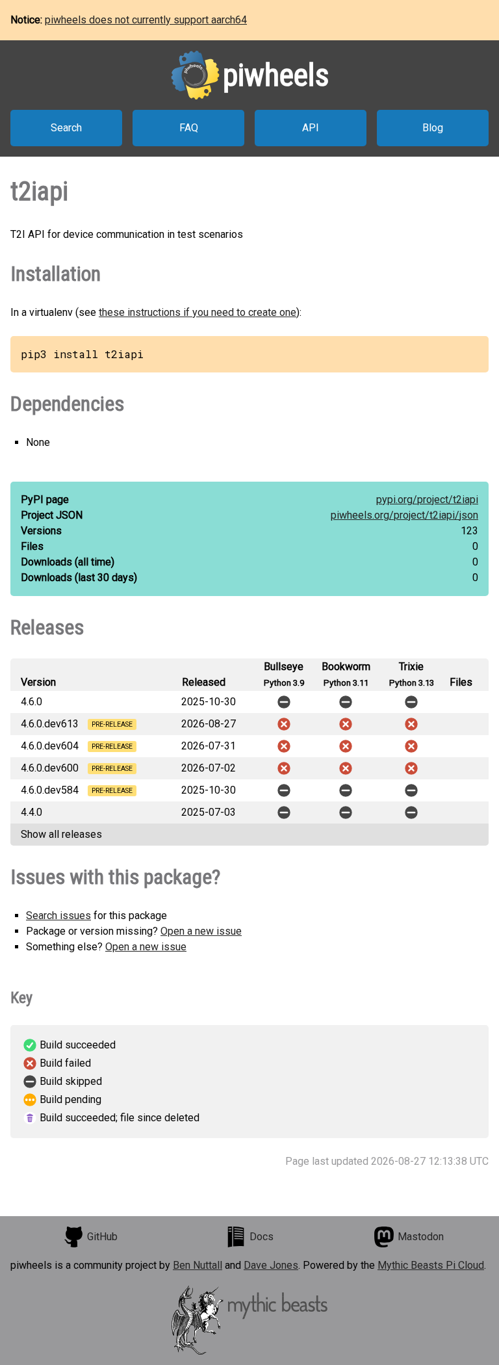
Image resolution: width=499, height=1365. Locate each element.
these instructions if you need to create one (197, 312)
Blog (432, 128)
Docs (262, 1236)
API (310, 128)
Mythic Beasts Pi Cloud (430, 1265)
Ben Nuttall (197, 1265)
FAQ (188, 128)
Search (66, 128)
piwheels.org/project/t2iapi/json (404, 515)
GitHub (102, 1236)
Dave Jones (271, 1265)
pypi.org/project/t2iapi (427, 499)
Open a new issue (201, 931)
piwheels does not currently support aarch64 (146, 20)
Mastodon (421, 1236)
